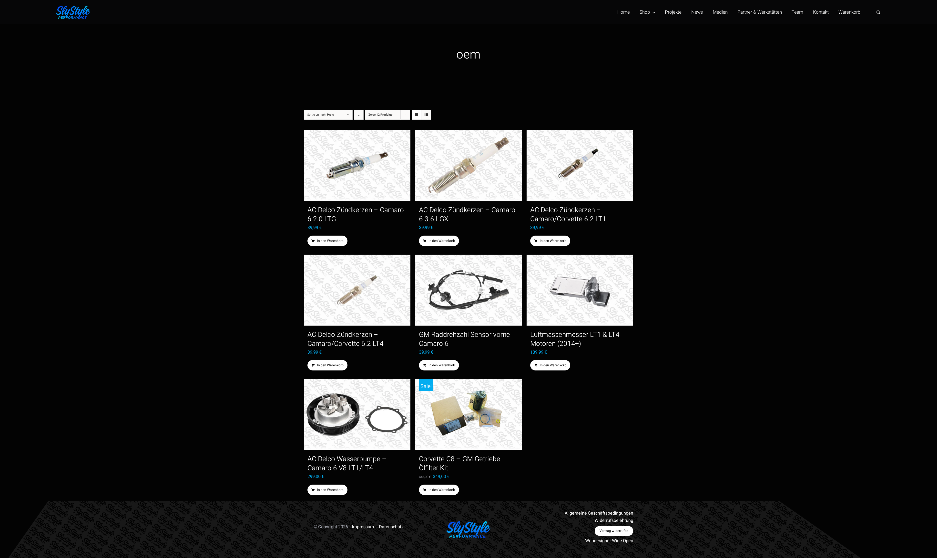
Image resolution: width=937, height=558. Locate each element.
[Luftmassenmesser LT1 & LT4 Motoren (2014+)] (580, 290)
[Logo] (73, 7)
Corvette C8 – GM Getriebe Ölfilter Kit (459, 463)
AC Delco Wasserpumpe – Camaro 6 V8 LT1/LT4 (347, 463)
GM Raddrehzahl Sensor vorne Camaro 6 (464, 339)
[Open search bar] (878, 12)
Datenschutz (391, 527)
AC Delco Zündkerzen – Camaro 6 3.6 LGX (467, 214)
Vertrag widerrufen (614, 530)
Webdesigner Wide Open (609, 541)
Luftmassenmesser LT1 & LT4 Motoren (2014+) (575, 339)
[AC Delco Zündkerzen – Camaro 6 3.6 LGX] (468, 165)
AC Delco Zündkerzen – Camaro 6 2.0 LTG (355, 214)
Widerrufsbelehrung (614, 520)
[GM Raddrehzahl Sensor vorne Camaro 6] (468, 290)
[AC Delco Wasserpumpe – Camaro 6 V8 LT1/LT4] (357, 414)
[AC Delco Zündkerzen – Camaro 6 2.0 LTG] (357, 165)
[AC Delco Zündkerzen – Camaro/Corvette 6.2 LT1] (580, 165)
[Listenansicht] (426, 115)
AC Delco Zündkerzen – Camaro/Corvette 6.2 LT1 (568, 214)
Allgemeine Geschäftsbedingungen (599, 513)
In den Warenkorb (330, 240)
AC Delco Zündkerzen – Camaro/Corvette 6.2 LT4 (345, 339)
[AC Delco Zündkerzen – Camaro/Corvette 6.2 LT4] (357, 290)
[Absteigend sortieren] (359, 115)
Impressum (363, 527)
